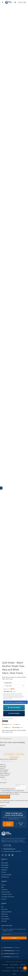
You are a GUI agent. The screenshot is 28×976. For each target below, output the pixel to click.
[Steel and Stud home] (8, 2)
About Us (3, 885)
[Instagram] (6, 855)
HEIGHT (2, 768)
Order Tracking (4, 916)
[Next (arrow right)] (2, 807)
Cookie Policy (23, 964)
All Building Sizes (5, 877)
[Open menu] (2, 2)
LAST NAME (3, 772)
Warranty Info (4, 914)
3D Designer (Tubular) (6, 894)
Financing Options (5, 918)
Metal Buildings (4, 865)
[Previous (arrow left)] (0, 807)
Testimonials (4, 889)
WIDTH (2, 764)
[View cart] (25, 968)
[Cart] (15, 2)
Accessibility (19, 967)
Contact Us (3, 899)
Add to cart (5, 721)
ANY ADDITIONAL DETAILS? (7, 789)
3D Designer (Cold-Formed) (7, 896)
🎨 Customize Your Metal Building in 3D (15, 702)
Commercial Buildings (6, 874)
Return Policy (4, 909)
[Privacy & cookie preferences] (1, 488)
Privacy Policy (5, 964)
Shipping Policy (15, 970)
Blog (2, 887)
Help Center (4, 921)
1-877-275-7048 (20, 823)
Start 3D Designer (9, 823)
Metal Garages (4, 867)
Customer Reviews (5, 892)
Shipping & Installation (6, 911)
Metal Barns (4, 870)
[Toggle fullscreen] (2, 805)
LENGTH (2, 766)
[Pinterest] (12, 855)
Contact (14, 974)
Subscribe (14, 938)
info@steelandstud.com (9, 849)
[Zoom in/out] (0, 805)
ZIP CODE (2, 782)
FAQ (2, 907)
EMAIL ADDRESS (4, 773)
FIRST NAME (3, 770)
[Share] (3, 805)
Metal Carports (4, 863)
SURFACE (2, 777)
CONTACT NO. (4, 775)
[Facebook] (2, 855)
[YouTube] (9, 855)
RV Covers (3, 872)
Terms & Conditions (14, 964)
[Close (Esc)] (4, 805)
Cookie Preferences (6, 970)
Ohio (22, 2)
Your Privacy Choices (10, 967)
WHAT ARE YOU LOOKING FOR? (8, 759)
